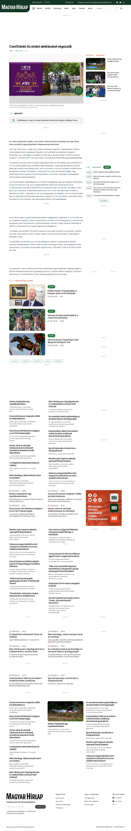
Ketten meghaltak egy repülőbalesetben (114, 60)
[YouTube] (120, 2)
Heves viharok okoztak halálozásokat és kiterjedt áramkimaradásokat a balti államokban (106, 190)
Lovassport (14, 361)
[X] (123, 2)
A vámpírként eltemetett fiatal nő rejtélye (106, 195)
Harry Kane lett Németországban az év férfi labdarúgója (114, 88)
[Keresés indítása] (116, 8)
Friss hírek (38, 2)
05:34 (89, 182)
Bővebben (103, 201)
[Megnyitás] (33, 8)
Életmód (82, 8)
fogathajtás (25, 361)
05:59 (89, 176)
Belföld (39, 8)
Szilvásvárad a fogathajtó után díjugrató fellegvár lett (63, 341)
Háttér (66, 8)
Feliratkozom (40, 806)
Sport (74, 8)
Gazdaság (57, 8)
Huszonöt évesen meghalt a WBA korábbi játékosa (113, 75)
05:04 (89, 188)
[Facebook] (117, 2)
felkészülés (58, 361)
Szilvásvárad (37, 361)
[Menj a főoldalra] (15, 7)
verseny (47, 361)
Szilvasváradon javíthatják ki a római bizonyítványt (63, 316)
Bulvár (90, 8)
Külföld (47, 8)
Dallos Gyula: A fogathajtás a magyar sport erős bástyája (62, 292)
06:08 (89, 172)
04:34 (89, 196)
